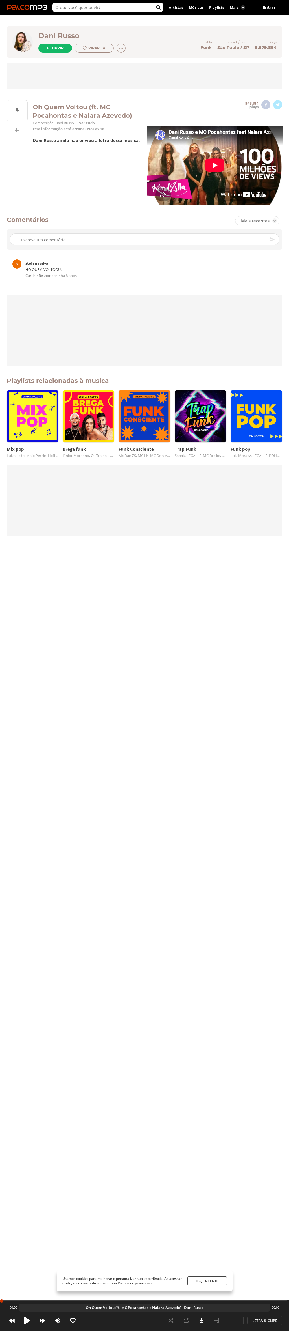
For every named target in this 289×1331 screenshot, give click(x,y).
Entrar (268, 7)
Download (201, 1320)
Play (27, 1320)
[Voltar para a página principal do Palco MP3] (28, 7)
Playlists (216, 7)
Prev (11, 1320)
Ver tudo (87, 123)
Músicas (196, 7)
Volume (57, 1320)
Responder (48, 276)
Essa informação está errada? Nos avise (68, 129)
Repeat (186, 1320)
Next (42, 1320)
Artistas (176, 7)
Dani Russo (58, 35)
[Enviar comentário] (273, 239)
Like (72, 1320)
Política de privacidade (135, 1283)
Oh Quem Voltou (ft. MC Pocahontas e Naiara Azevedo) (133, 1307)
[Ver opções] (121, 48)
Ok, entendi (207, 1281)
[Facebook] (265, 104)
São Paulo (228, 47)
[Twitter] (277, 104)
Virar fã (96, 48)
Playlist (216, 1320)
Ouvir (58, 48)
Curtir (30, 276)
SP (246, 47)
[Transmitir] (232, 1320)
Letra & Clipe (264, 1320)
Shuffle (171, 1320)
